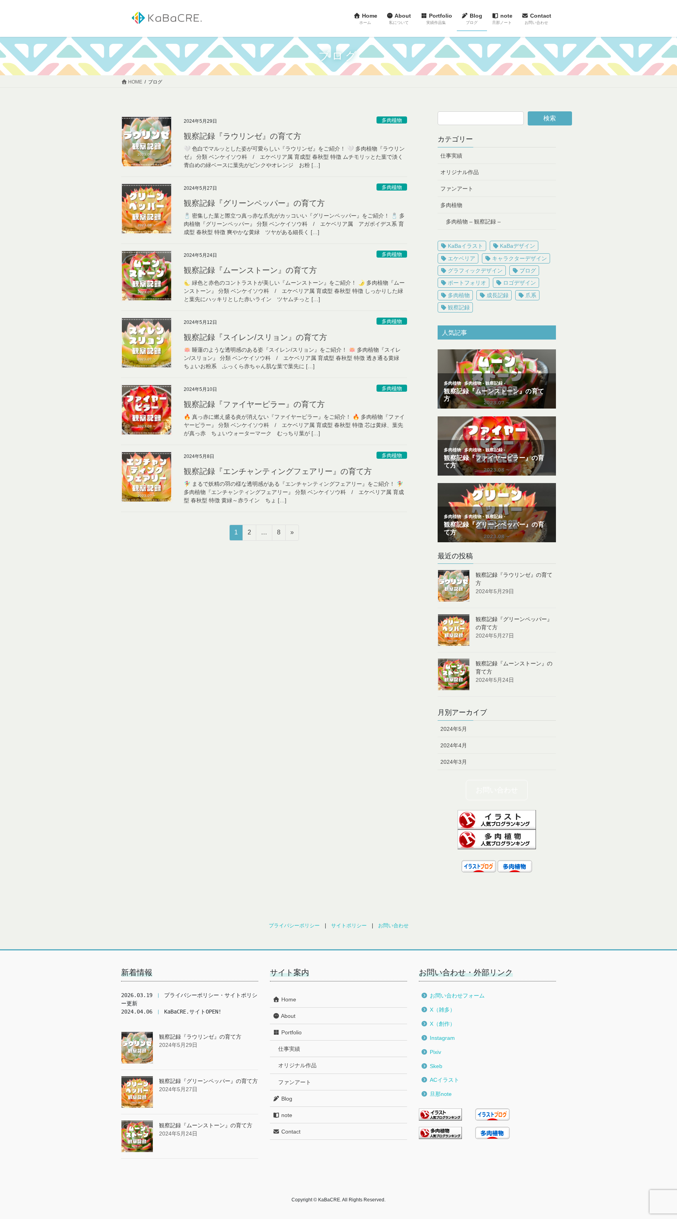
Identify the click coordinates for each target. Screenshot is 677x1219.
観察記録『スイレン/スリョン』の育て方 (255, 337)
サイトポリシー (349, 925)
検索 (549, 118)
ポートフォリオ (467, 283)
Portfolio (291, 1032)
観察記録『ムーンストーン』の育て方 (250, 270)
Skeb (436, 1066)
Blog (286, 1098)
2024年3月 (453, 762)
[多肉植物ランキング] (497, 839)
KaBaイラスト (465, 246)
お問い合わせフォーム (457, 995)
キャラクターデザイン (519, 258)
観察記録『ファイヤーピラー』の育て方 (254, 404)
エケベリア (461, 258)
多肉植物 (392, 120)
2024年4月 (453, 745)
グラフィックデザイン (475, 270)
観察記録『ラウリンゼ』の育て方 (242, 136)
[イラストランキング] (497, 819)
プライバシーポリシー (294, 925)
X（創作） (442, 1024)
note (286, 1115)
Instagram (442, 1038)
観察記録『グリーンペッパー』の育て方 (254, 203)
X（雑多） (442, 1009)
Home (288, 999)
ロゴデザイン (519, 283)
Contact (290, 1131)
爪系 (530, 295)
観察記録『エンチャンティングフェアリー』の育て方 (278, 471)
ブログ (528, 270)
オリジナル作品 (459, 172)
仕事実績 (451, 156)
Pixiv (435, 1052)
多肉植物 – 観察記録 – (473, 221)
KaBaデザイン (517, 246)
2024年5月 (453, 729)
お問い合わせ (497, 790)
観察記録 (459, 307)
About (287, 1016)
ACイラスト (444, 1080)
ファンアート (456, 188)
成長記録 (498, 295)
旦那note (441, 1094)
